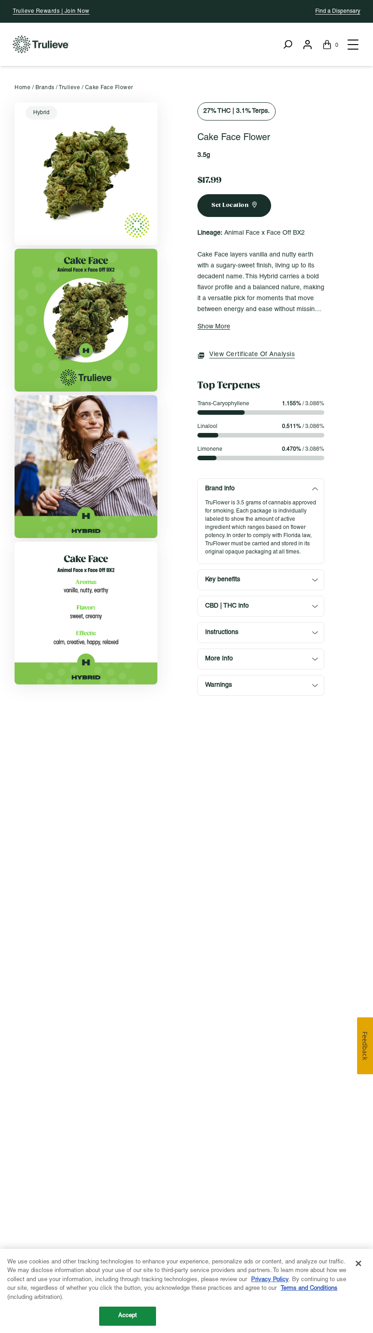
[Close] (358, 1263)
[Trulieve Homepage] (41, 44)
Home (22, 87)
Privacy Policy (270, 1280)
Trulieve (69, 87)
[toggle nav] (352, 44)
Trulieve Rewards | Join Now (51, 11)
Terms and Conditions (309, 1288)
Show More (213, 327)
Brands (45, 87)
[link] (86, 173)
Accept (127, 1315)
